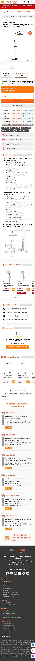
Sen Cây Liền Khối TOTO (22, 130)
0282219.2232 (17, 121)
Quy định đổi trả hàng (9, 628)
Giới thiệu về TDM (7, 581)
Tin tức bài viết (7, 602)
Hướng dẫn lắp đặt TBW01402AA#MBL (18, 312)
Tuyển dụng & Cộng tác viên (10, 594)
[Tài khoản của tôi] (28, 2)
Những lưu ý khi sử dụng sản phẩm (12, 617)
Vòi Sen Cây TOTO (15, 128)
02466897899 (15, 461)
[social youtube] (11, 573)
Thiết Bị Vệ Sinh (14, 16)
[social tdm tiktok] (19, 573)
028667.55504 (17, 113)
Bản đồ (9, 427)
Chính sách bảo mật (8, 623)
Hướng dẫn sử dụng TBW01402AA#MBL (18, 316)
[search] (24, 2)
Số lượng (4, 96)
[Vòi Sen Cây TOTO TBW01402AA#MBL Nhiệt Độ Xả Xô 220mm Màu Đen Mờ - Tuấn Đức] (17, 45)
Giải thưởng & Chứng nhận (10, 592)
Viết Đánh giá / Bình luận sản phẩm (17, 347)
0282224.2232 (17, 124)
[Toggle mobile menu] (2, 2)
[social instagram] (15, 573)
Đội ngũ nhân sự (7, 583)
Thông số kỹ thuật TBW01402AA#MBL (17, 319)
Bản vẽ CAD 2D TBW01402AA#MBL (16, 309)
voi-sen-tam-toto (13, 393)
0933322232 (16, 12)
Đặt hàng (18, 101)
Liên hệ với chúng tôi (8, 596)
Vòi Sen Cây (23, 16)
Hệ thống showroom (8, 588)
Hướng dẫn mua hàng (9, 611)
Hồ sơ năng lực (7, 590)
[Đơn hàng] (32, 2)
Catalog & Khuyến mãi (9, 605)
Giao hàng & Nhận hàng (9, 630)
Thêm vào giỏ (18, 105)
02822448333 (27, 12)
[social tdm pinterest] (23, 573)
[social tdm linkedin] (27, 573)
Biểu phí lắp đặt (7, 615)
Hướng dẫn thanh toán (9, 613)
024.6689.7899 (17, 118)
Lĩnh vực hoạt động (8, 586)
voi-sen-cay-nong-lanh (25, 393)
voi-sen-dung (5, 396)
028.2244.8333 (17, 110)
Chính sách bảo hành (9, 625)
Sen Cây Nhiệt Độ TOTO (8, 130)
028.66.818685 (17, 116)
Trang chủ (5, 16)
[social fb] (7, 573)
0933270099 (23, 461)
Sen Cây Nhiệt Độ (26, 128)
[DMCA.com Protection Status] (5, 636)
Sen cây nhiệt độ (20, 165)
